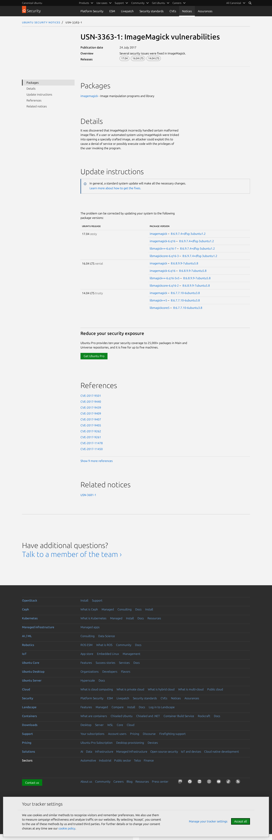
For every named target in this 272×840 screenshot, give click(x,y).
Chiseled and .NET (148, 716)
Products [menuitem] (84, 2)
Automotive (88, 760)
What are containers (93, 716)
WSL (110, 725)
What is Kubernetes (93, 618)
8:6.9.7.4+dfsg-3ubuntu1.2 (188, 233)
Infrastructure (104, 751)
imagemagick (89, 96)
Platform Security (91, 11)
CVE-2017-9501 (90, 395)
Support (97, 600)
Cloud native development (221, 751)
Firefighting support (172, 733)
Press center (160, 781)
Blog (129, 781)
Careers (118, 781)
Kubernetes (30, 618)
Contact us (32, 782)
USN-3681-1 (88, 495)
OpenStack (29, 600)
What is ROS (104, 645)
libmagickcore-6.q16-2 (164, 285)
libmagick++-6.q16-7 (163, 248)
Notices (187, 11)
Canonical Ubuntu (32, 2)
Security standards (152, 11)
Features (86, 662)
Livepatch (127, 11)
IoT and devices (191, 751)
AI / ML (27, 636)
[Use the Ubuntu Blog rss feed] (239, 782)
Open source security (164, 751)
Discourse (149, 733)
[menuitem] (236, 3)
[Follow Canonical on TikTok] (229, 782)
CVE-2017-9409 (90, 413)
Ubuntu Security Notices (41, 22)
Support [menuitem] (119, 2)
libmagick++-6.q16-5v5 (164, 278)
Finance (149, 760)
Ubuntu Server (31, 680)
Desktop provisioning (130, 742)
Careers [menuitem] (176, 2)
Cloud (26, 689)
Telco (137, 760)
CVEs (172, 11)
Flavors (125, 671)
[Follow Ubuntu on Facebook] (191, 782)
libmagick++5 (158, 300)
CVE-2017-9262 (90, 431)
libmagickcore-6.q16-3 (164, 256)
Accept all (240, 821)
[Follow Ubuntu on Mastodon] (181, 782)
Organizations (89, 671)
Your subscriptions (92, 733)
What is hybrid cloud (161, 689)
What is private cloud (130, 689)
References (33, 100)
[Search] (250, 3)
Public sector (122, 760)
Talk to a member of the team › (72, 554)
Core (120, 725)
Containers (29, 716)
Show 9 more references (96, 460)
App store (86, 653)
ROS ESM (86, 645)
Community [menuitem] (138, 2)
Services (124, 662)
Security (27, 698)
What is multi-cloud (191, 689)
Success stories (105, 662)
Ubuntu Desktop (33, 671)
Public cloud (215, 689)
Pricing (134, 733)
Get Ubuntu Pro (94, 356)
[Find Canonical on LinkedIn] (200, 782)
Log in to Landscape (162, 707)
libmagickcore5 (159, 307)
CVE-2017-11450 (91, 449)
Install (84, 600)
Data (89, 751)
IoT (24, 653)
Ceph (25, 609)
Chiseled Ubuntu (121, 716)
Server (99, 725)
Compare (118, 707)
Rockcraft (204, 716)
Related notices (36, 106)
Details (31, 88)
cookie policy (66, 828)
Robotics (28, 645)
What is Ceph (89, 609)
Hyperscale (87, 680)
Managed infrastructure (38, 627)
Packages (32, 82)
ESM (112, 11)
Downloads (29, 725)
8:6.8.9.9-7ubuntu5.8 (184, 263)
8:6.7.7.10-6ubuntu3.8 (185, 293)
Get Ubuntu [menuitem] (158, 2)
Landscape (29, 707)
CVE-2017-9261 (90, 437)
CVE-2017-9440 (90, 401)
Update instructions (39, 94)
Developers (109, 671)
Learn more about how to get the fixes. (115, 188)
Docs (138, 609)
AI (81, 751)
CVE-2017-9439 (90, 407)
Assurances (205, 11)
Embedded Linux (108, 653)
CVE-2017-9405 (90, 425)
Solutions (28, 751)
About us (86, 781)
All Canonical (233, 2)
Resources (154, 618)
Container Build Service (179, 716)
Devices (153, 742)
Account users (117, 733)
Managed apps (90, 627)
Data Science (106, 636)
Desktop (85, 725)
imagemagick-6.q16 (162, 241)
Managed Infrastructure (131, 751)
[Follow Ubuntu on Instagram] (210, 782)
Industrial (105, 760)
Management (131, 653)
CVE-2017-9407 (90, 419)
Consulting (124, 609)
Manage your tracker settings (208, 821)
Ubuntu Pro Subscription (96, 742)
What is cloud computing (96, 689)
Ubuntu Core (30, 662)
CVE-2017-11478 (91, 443)
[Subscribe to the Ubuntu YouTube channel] (219, 782)
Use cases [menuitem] (101, 2)
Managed (108, 609)
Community (123, 645)
